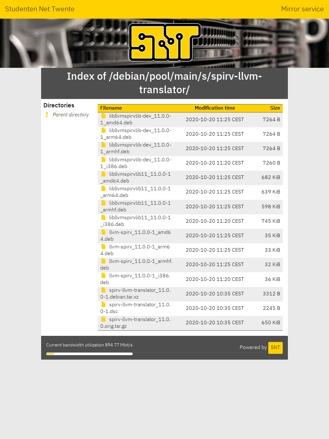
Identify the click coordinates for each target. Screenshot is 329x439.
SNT (275, 347)
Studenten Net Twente (40, 9)
